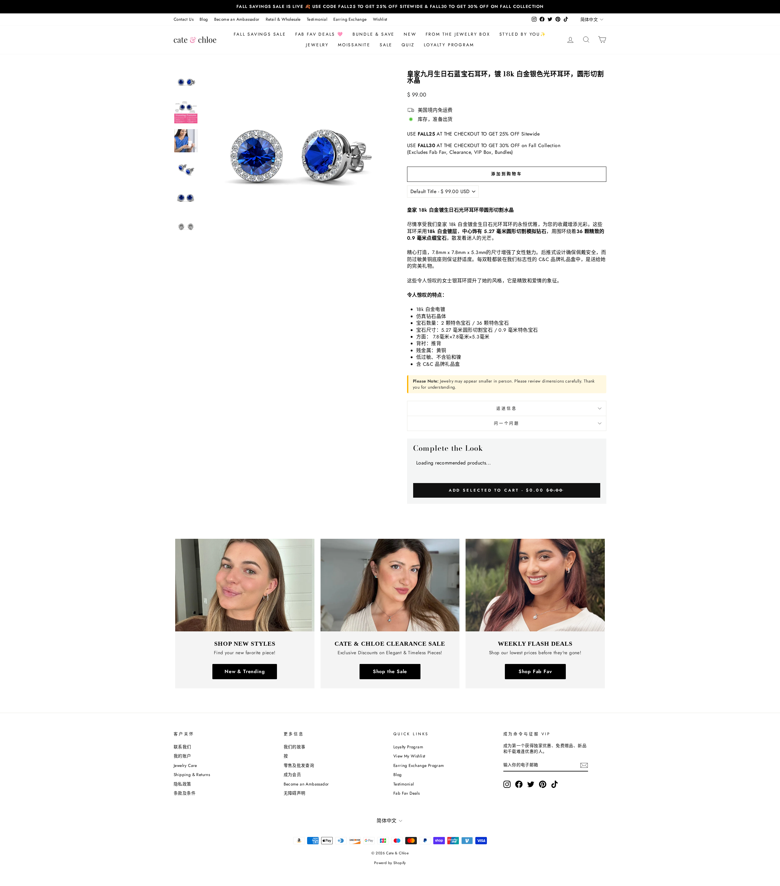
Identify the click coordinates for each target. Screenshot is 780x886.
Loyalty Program (449, 45)
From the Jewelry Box (458, 34)
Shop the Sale (390, 671)
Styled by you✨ (522, 34)
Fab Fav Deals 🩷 (319, 34)
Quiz (408, 45)
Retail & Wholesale (283, 19)
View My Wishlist (409, 756)
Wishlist (380, 19)
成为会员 (292, 774)
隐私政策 (182, 784)
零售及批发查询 (299, 765)
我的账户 (182, 756)
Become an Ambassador (237, 19)
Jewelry (317, 45)
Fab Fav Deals (406, 793)
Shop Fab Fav (535, 671)
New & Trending (245, 671)
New (410, 34)
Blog (204, 19)
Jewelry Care (185, 765)
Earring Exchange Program (418, 765)
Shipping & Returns (192, 774)
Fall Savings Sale (260, 34)
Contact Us (183, 19)
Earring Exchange (350, 19)
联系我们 (182, 747)
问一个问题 (506, 423)
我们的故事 (295, 747)
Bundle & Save (374, 34)
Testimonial (317, 19)
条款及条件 (185, 793)
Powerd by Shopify (390, 863)
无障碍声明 (295, 793)
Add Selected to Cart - (506, 490)
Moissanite (354, 45)
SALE (386, 45)
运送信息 (506, 408)
